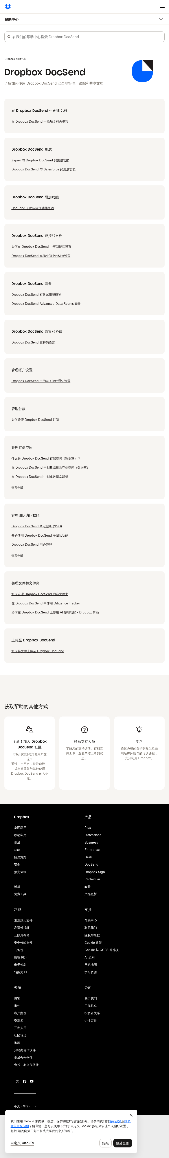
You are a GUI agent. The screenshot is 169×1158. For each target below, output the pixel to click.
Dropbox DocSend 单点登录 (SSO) (36, 526)
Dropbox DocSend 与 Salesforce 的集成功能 (43, 169)
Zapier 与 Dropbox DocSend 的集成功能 (40, 160)
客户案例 (20, 1013)
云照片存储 (21, 935)
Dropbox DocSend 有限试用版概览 (36, 294)
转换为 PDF (22, 972)
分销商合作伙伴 (25, 1050)
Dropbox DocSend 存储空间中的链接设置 (40, 256)
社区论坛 (20, 1035)
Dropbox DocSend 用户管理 (31, 544)
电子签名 (20, 964)
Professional (93, 835)
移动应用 (20, 835)
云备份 (18, 950)
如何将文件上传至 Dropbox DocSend (37, 651)
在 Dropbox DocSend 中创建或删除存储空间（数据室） (50, 467)
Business (91, 842)
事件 (17, 1006)
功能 (17, 849)
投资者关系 (92, 1013)
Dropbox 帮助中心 (15, 59)
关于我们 (90, 998)
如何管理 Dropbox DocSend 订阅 (35, 419)
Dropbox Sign (94, 872)
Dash (88, 857)
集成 (17, 842)
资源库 (18, 1020)
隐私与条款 (92, 935)
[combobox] (88, 37)
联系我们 (90, 927)
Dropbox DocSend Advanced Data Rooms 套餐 (46, 303)
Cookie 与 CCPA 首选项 (101, 950)
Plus (87, 827)
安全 (17, 864)
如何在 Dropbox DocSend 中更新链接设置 (41, 246)
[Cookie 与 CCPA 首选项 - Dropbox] (71, 1131)
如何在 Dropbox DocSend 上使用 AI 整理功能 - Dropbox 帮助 (55, 612)
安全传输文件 (23, 942)
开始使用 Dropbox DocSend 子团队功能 (39, 535)
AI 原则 (89, 957)
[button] (9, 36)
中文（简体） (22, 1106)
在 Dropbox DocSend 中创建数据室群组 (39, 476)
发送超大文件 (23, 920)
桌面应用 (20, 827)
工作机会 (90, 1006)
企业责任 (90, 1020)
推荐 (17, 1043)
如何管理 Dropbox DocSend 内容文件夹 (39, 594)
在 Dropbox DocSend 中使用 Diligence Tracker (45, 603)
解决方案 (20, 857)
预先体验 (20, 872)
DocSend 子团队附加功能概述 (32, 208)
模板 (17, 886)
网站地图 (90, 964)
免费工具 (20, 894)
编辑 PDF (21, 957)
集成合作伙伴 (23, 1057)
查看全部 (17, 487)
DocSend (91, 864)
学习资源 (90, 972)
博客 (17, 998)
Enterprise (92, 849)
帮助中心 (12, 19)
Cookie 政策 (93, 942)
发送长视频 (21, 927)
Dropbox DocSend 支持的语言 (33, 342)
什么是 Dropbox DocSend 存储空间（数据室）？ (46, 458)
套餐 (87, 886)
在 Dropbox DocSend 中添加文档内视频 (39, 121)
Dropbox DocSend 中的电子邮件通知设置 (40, 381)
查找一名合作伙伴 (26, 1065)
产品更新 (90, 894)
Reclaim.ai (92, 879)
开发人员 (20, 1028)
